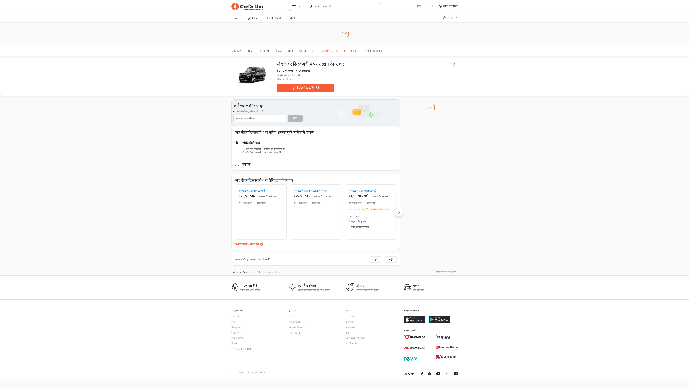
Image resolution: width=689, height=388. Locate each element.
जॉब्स (233, 322)
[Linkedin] (456, 374)
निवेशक (234, 343)
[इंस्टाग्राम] (447, 374)
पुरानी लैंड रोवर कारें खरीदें (306, 87)
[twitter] (429, 374)
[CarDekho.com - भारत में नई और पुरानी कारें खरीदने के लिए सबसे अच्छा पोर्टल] (247, 6)
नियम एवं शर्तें (236, 327)
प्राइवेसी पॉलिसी (237, 332)
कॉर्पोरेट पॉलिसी (237, 338)
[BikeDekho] (414, 336)
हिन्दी (419, 5)
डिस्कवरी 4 (236, 50)
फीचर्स (246, 164)
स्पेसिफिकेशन (251, 143)
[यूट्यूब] (438, 374)
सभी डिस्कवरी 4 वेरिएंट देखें (247, 244)
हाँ (375, 259)
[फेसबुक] (422, 374)
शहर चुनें (450, 17)
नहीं (390, 259)
